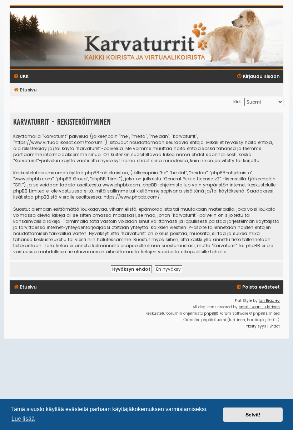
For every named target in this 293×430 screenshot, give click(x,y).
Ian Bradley (269, 300)
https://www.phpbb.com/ (132, 197)
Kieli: (238, 102)
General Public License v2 (191, 179)
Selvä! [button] (252, 415)
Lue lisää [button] (23, 419)
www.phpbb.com (121, 185)
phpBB (210, 313)
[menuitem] (258, 287)
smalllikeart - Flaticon (259, 307)
